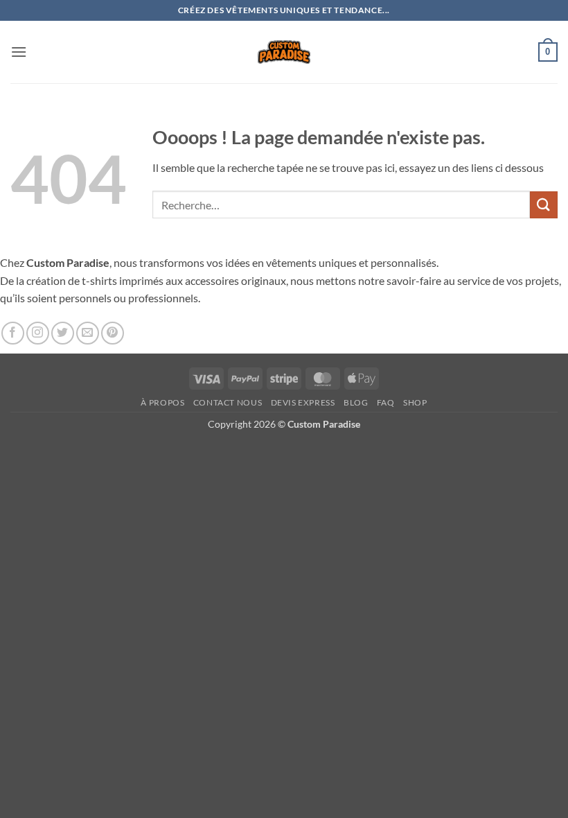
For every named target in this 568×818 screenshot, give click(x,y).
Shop (415, 402)
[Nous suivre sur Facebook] (12, 333)
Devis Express (303, 402)
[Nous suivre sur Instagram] (37, 333)
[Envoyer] (544, 204)
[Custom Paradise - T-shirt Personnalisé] (284, 51)
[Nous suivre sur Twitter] (62, 333)
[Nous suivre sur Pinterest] (112, 333)
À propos (162, 402)
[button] (18, 52)
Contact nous (227, 402)
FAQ (386, 402)
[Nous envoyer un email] (87, 333)
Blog (356, 402)
